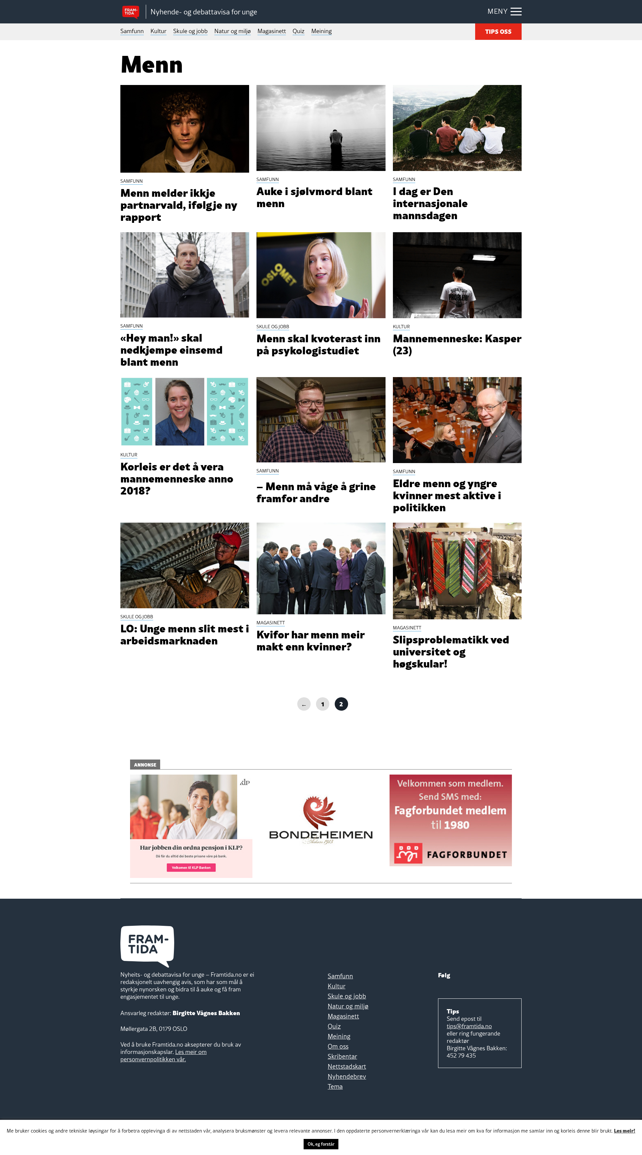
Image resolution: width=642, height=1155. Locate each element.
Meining (321, 31)
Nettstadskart (347, 1066)
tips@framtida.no (469, 1026)
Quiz (299, 31)
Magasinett (271, 31)
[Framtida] (133, 12)
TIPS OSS (498, 30)
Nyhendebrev (347, 1076)
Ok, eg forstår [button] (321, 1144)
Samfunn (132, 31)
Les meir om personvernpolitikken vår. (163, 1055)
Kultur (158, 31)
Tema (335, 1086)
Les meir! (624, 1130)
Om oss (338, 1046)
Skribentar (342, 1056)
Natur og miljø (232, 31)
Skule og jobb (190, 31)
